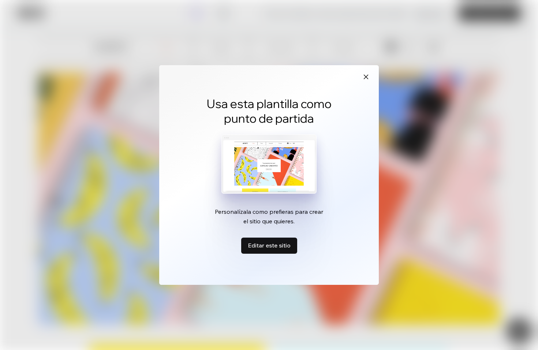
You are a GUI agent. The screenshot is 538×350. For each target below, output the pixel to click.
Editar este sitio (269, 245)
